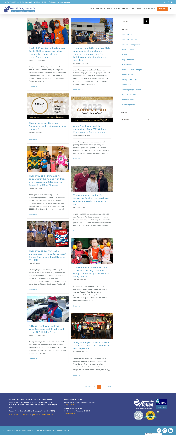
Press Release (127, 75)
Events (125, 55)
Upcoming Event (129, 95)
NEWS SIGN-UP (47, 415)
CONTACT (36, 415)
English (150, 433)
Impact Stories (128, 60)
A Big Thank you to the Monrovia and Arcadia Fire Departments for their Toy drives (91, 345)
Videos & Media (128, 100)
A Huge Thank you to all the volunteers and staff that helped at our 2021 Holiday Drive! (46, 329)
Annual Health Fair (129, 40)
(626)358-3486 (69, 404)
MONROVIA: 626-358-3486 (13, 2)
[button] (170, 8)
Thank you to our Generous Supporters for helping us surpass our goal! (47, 126)
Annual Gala (127, 35)
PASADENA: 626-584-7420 (35, 2)
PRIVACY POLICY (25, 415)
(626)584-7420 (69, 413)
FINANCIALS (13, 415)
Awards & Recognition (131, 45)
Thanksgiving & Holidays (131, 90)
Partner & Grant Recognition (133, 70)
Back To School (128, 50)
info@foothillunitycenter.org (59, 2)
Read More (33, 86)
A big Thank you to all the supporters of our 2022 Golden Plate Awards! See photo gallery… (91, 129)
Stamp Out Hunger (129, 80)
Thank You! (126, 85)
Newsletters (127, 65)
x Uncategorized (128, 105)
